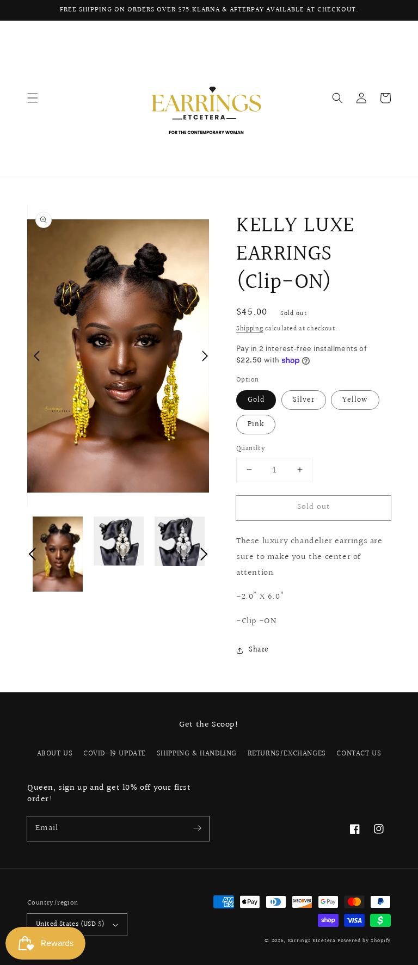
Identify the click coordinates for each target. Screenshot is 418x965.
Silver (304, 400)
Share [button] (259, 650)
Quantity (250, 449)
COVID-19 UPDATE (114, 754)
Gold (256, 400)
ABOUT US (55, 754)
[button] (33, 98)
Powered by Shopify (364, 940)
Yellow (355, 400)
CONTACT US (358, 754)
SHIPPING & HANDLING (197, 754)
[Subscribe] (197, 828)
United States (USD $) (70, 924)
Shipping (249, 329)
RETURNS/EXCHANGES (287, 754)
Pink (256, 425)
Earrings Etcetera (312, 940)
